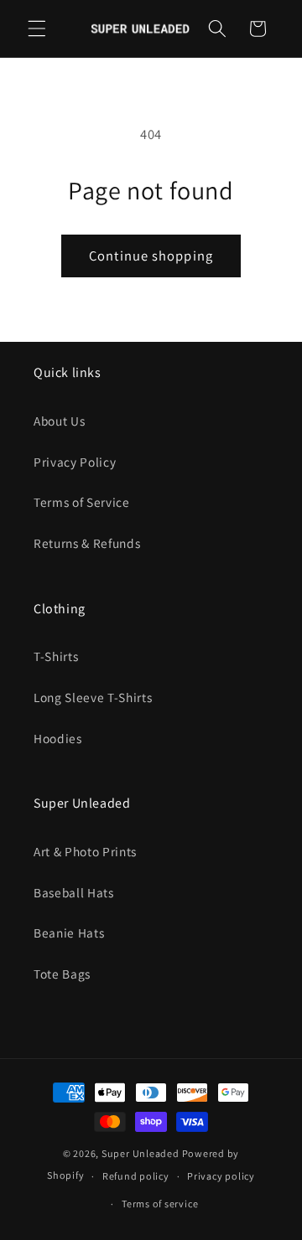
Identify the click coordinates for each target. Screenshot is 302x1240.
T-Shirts (56, 656)
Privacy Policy (75, 461)
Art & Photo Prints (85, 851)
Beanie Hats (69, 932)
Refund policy (135, 1176)
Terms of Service (82, 501)
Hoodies (58, 738)
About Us (59, 420)
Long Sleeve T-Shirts (93, 697)
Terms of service (160, 1203)
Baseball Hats (74, 892)
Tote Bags (62, 973)
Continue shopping (151, 255)
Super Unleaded (141, 1153)
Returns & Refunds (87, 543)
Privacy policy (221, 1176)
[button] (37, 28)
